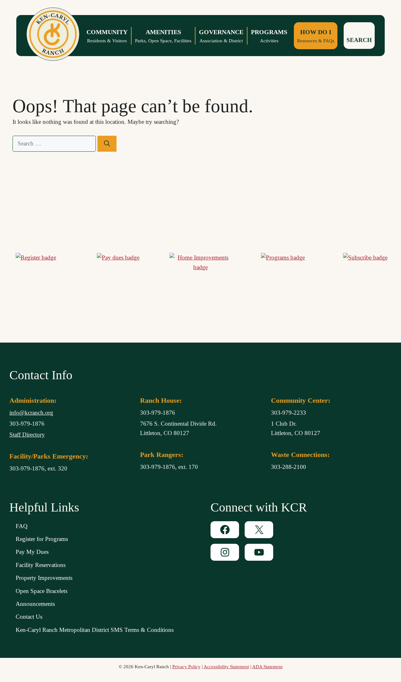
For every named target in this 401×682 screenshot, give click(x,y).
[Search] (107, 144)
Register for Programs (42, 539)
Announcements (35, 604)
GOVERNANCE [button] (221, 36)
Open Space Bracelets (41, 591)
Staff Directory (27, 434)
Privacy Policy (186, 666)
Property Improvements (44, 577)
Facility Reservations (40, 565)
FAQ (22, 526)
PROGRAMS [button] (269, 36)
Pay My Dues (32, 551)
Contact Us (29, 616)
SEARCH (359, 40)
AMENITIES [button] (163, 36)
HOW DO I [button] (315, 36)
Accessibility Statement (226, 666)
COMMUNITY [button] (107, 36)
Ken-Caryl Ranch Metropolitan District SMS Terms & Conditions (95, 630)
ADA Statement (267, 666)
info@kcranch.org (31, 412)
